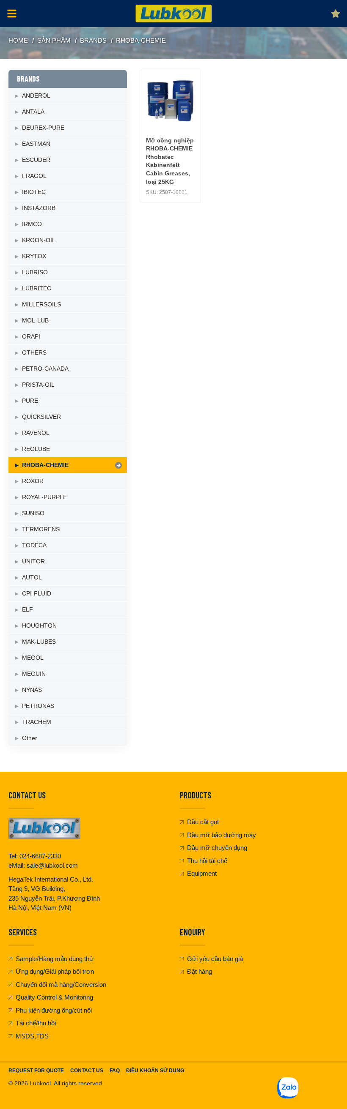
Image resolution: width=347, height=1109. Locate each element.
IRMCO (32, 224)
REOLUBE (36, 448)
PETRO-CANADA (45, 368)
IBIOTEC (34, 191)
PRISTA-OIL (38, 384)
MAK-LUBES (39, 641)
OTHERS (34, 352)
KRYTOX (34, 256)
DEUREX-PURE (43, 127)
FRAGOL (34, 175)
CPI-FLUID (36, 593)
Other (29, 738)
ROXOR (33, 481)
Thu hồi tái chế (207, 860)
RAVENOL (36, 432)
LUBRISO (35, 272)
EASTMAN (36, 143)
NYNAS (32, 689)
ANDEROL (36, 95)
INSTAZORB (38, 208)
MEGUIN (34, 673)
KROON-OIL (38, 240)
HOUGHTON (39, 625)
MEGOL (33, 657)
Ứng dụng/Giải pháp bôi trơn (55, 971)
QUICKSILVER (41, 416)
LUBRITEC (36, 288)
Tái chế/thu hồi (36, 1023)
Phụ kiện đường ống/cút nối (54, 1010)
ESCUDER (36, 159)
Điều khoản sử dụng (155, 1070)
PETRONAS (38, 705)
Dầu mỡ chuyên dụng (217, 847)
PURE (30, 400)
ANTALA (33, 111)
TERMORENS (41, 529)
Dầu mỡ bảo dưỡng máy (221, 835)
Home (18, 40)
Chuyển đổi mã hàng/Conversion (61, 984)
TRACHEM (36, 721)
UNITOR (33, 561)
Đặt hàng (199, 971)
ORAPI (31, 336)
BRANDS (93, 40)
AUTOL (32, 577)
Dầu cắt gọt (203, 821)
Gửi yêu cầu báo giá (215, 958)
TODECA (34, 545)
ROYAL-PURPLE (44, 497)
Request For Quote (36, 1070)
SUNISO (33, 513)
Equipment (202, 873)
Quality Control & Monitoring (54, 997)
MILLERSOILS (41, 304)
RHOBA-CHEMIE (141, 40)
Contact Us (86, 1070)
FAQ (115, 1070)
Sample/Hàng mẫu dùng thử (55, 958)
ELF (27, 609)
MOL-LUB (35, 320)
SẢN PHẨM (54, 40)
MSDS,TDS (32, 1036)
